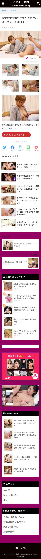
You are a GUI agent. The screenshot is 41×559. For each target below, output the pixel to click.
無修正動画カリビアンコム (14, 522)
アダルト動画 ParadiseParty (21, 3)
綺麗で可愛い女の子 (12, 527)
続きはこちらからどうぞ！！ (16, 135)
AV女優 (15, 156)
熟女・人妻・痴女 (11, 495)
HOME (22, 547)
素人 (5, 500)
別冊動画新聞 (9, 532)
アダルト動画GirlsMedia (14, 517)
